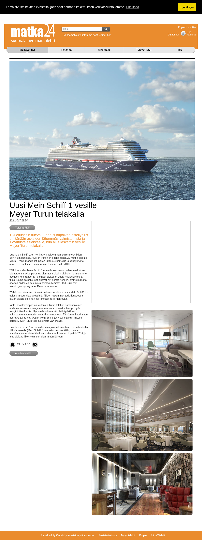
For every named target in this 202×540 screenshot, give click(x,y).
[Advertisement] (42, 390)
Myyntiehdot (128, 535)
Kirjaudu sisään (187, 27)
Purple (143, 535)
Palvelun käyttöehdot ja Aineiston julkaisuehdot (67, 535)
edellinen (12, 345)
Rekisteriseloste (108, 535)
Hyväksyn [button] (187, 7)
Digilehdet (173, 34)
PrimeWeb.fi (158, 535)
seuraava (35, 345)
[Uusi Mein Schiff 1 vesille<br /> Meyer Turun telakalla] (142, 311)
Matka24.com (33, 33)
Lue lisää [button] (132, 7)
